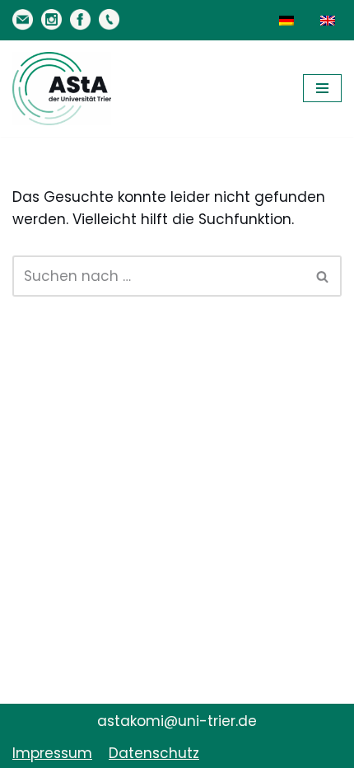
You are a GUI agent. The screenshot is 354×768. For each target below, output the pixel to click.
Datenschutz (154, 753)
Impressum (52, 753)
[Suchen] (323, 276)
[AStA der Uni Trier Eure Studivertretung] (61, 88)
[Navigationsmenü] (322, 88)
